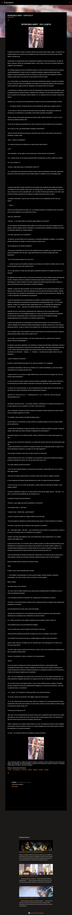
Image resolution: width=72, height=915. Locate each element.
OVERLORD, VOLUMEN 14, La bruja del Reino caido (31, 852)
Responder (15, 786)
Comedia (30, 769)
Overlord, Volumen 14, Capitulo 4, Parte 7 (28, 898)
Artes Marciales (16, 769)
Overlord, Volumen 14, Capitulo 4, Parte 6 (28, 875)
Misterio (41, 769)
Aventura (24, 769)
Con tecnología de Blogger (37, 913)
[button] (8, 20)
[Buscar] (15, 2)
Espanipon (8, 2)
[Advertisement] (36, 822)
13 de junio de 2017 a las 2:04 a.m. (24, 782)
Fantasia (35, 769)
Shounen (46, 769)
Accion (9, 769)
